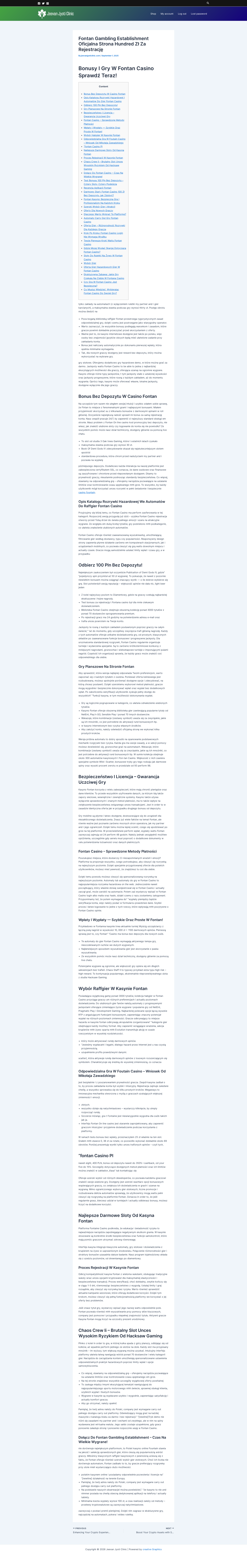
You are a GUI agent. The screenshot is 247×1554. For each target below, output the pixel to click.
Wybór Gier (90, 263)
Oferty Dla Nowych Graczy (98, 210)
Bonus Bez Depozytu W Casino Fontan (104, 93)
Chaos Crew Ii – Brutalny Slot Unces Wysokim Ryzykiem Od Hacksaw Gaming (103, 165)
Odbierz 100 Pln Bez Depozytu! (100, 105)
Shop (153, 13)
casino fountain (86, 492)
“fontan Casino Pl (93, 146)
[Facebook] (39, 3)
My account (167, 13)
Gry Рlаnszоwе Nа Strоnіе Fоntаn (102, 108)
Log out (182, 13)
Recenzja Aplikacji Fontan (97, 187)
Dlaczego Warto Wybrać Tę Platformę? (105, 214)
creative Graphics (152, 1549)
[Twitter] (43, 3)
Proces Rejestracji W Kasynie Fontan (103, 157)
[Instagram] (47, 3)
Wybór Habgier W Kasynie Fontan (102, 135)
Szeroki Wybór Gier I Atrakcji (99, 206)
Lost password (199, 13)
